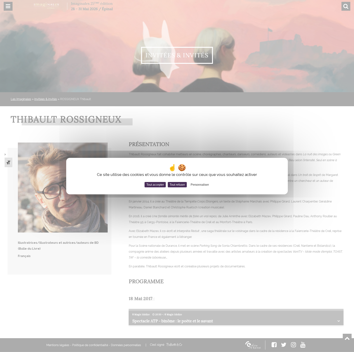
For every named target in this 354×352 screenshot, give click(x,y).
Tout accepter (155, 184)
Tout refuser (177, 184)
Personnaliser (200, 184)
